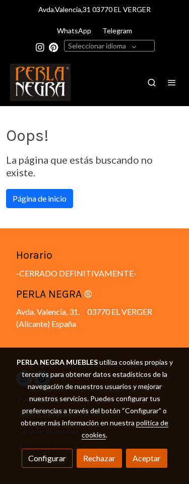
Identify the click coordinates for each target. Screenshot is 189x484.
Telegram (117, 30)
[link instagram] (40, 47)
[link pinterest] (53, 47)
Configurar (47, 458)
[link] (40, 82)
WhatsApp (74, 30)
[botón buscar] (152, 82)
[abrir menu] (172, 82)
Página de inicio (40, 198)
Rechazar (99, 458)
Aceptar (147, 458)
